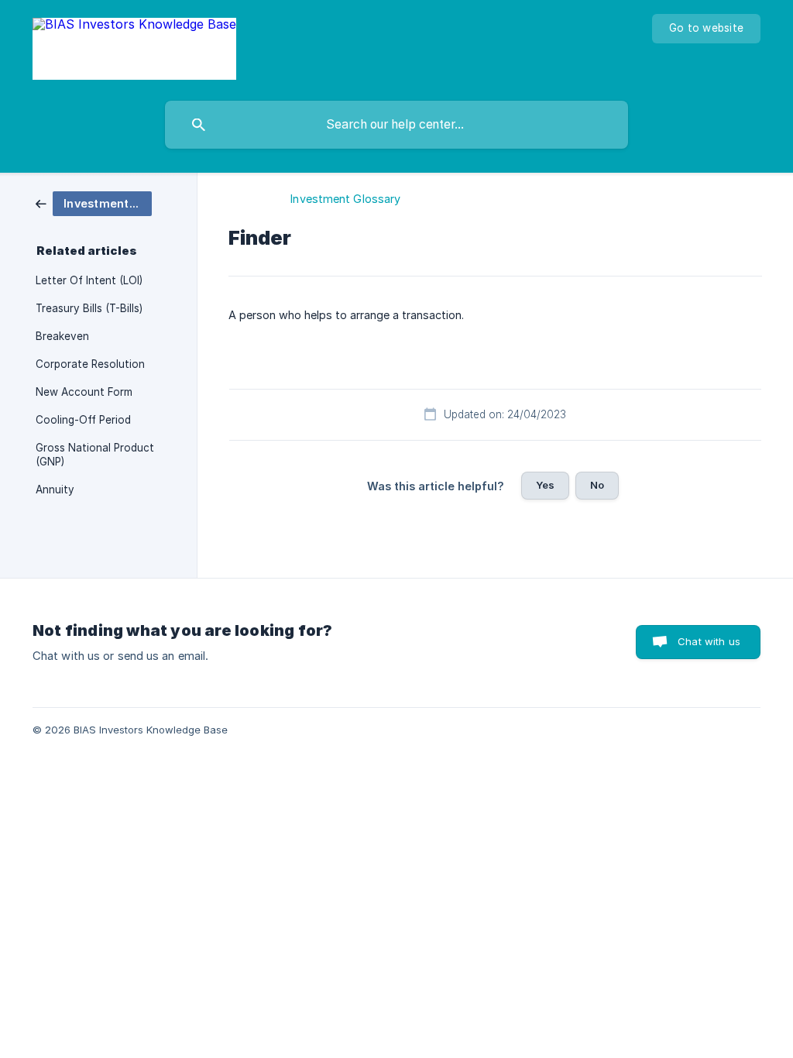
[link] (94, 202)
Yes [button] (545, 485)
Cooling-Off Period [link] (83, 420)
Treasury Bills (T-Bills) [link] (89, 308)
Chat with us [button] (709, 641)
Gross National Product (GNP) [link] (95, 454)
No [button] (597, 485)
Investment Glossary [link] (345, 198)
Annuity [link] (55, 489)
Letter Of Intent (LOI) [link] (89, 280)
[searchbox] (396, 125)
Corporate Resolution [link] (90, 364)
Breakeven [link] (62, 336)
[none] (134, 47)
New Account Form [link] (84, 392)
